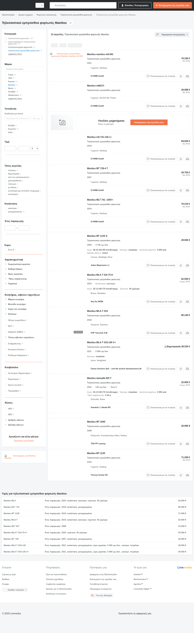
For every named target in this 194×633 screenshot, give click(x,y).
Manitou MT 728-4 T (97, 168)
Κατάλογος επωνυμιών (56, 594)
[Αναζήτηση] (52, 5)
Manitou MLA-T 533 (97, 311)
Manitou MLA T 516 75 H (100, 275)
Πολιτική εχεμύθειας (54, 579)
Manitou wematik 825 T (99, 378)
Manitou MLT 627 (11, 526)
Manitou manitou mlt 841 (100, 54)
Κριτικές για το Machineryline (59, 589)
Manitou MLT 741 (11, 507)
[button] (180, 76)
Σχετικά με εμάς (9, 574)
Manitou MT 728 (11, 539)
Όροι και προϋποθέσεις (56, 574)
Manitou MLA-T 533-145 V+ (101, 342)
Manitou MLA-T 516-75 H (15, 532)
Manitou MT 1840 (96, 422)
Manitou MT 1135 (96, 453)
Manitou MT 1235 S (97, 236)
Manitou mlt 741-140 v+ (99, 137)
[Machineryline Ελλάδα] (17, 5)
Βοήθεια (5, 579)
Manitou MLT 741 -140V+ (100, 200)
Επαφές (5, 584)
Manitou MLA (10, 500)
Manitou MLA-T (11, 520)
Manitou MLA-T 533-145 (15, 545)
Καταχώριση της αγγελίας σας (149, 122)
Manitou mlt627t (95, 85)
